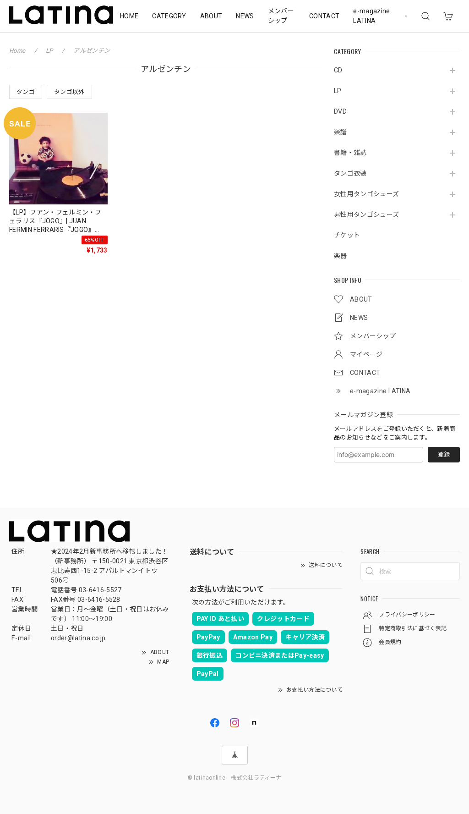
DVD (340, 111)
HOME (129, 16)
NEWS (245, 16)
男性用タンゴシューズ (366, 214)
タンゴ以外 (69, 91)
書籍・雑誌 (350, 152)
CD (338, 70)
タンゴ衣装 (350, 173)
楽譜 (340, 132)
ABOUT (211, 16)
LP (338, 90)
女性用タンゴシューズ (366, 194)
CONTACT (324, 16)
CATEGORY (169, 16)
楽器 (340, 255)
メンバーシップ (281, 15)
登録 (444, 454)
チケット (347, 235)
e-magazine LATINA (371, 15)
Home (17, 50)
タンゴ (25, 91)
